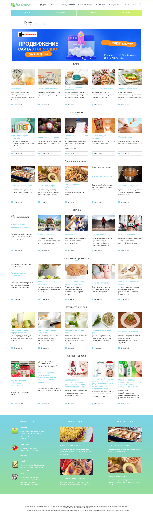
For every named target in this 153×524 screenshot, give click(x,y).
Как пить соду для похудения (99, 137)
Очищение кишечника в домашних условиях (74, 283)
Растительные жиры (46, 186)
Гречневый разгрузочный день (102, 331)
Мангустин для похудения (48, 137)
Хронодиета (16, 88)
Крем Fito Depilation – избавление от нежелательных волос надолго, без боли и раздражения (47, 377)
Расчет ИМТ (101, 5)
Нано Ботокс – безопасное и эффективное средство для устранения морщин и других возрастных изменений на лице (103, 383)
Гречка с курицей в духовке (22, 186)
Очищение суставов (100, 283)
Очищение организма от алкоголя (128, 283)
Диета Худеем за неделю (48, 88)
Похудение (60, 12)
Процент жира (115, 5)
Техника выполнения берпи (49, 234)
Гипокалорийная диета (127, 88)
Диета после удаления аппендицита (74, 88)
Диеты (27, 12)
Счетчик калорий (85, 5)
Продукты (43, 5)
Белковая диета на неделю (103, 88)
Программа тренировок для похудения (76, 137)
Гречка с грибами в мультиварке (72, 186)
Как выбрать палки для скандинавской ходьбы (20, 226)
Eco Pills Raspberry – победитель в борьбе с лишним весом (20, 383)
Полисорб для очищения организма (21, 274)
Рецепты (54, 5)
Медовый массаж (125, 137)
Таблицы (126, 12)
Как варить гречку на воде (129, 186)
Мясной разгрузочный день (129, 331)
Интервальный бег (99, 234)
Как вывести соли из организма (46, 283)
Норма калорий (131, 5)
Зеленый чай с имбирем (102, 176)
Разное (92, 12)
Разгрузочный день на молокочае (47, 331)
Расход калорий (68, 5)
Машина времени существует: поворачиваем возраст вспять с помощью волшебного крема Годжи (76, 383)
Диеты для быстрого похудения (19, 137)
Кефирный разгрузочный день (75, 331)
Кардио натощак (71, 234)
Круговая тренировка (127, 234)
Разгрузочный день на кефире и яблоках (20, 331)
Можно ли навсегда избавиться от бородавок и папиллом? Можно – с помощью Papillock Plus (129, 383)
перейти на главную (56, 24)
